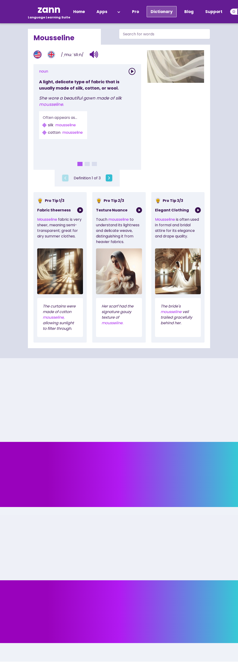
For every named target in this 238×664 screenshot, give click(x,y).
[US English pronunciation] (37, 54)
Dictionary (162, 11)
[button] (94, 54)
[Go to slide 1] (80, 164)
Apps (101, 11)
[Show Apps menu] (118, 11)
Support (213, 11)
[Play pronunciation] (132, 71)
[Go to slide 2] (87, 164)
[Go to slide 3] (94, 164)
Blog (189, 11)
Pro (135, 11)
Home (79, 11)
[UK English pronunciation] (51, 54)
